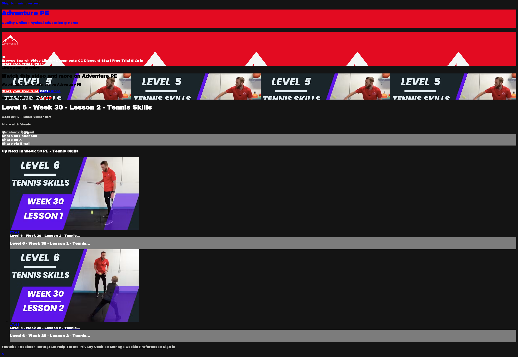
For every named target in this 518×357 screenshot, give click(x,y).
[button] (3, 57)
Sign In (37, 64)
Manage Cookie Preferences (136, 346)
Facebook (11, 132)
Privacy (87, 346)
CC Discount (89, 60)
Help (61, 346)
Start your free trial (20, 91)
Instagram (46, 346)
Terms (73, 346)
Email (29, 132)
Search (23, 60)
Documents (66, 60)
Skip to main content (21, 3)
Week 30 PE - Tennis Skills (22, 116)
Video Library (43, 60)
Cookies (102, 346)
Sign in (137, 60)
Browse (9, 60)
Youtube (9, 346)
